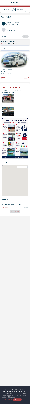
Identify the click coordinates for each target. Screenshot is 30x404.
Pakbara (16, 43)
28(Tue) (5, 48)
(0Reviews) (25, 207)
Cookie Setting (8, 399)
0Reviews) (8, 43)
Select (25, 78)
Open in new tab (22, 167)
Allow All (17, 399)
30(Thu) (25, 48)
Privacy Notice (11, 397)
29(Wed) (15, 48)
